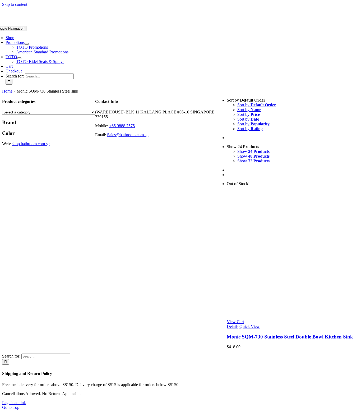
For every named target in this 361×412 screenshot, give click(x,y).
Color (8, 133)
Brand (9, 122)
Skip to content (14, 4)
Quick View (249, 326)
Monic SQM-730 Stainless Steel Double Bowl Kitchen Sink (290, 337)
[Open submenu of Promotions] (27, 44)
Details (232, 326)
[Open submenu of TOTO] (19, 58)
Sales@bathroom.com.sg (128, 134)
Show (253, 151)
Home (7, 91)
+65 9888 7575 (122, 125)
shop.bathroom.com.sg (31, 143)
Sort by (256, 105)
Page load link (14, 402)
